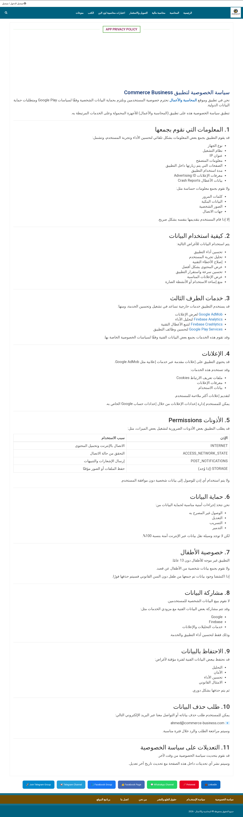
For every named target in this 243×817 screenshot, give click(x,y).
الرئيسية (187, 12)
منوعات (80, 12)
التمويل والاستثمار (138, 12)
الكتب (91, 12)
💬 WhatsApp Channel (162, 784)
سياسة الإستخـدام (196, 799)
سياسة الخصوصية (224, 799)
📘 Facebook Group (101, 784)
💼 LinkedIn (211, 784)
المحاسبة (174, 12)
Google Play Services (206, 329)
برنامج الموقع (103, 799)
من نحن (143, 799)
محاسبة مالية (158, 12)
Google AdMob (211, 314)
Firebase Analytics (208, 319)
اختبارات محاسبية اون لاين (111, 12)
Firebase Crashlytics (207, 324)
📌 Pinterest (189, 784)
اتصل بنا (124, 799)
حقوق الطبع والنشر (166, 799)
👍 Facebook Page (131, 784)
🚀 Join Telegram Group (38, 784)
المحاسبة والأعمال (183, 100)
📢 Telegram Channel (71, 784)
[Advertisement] (121, 60)
